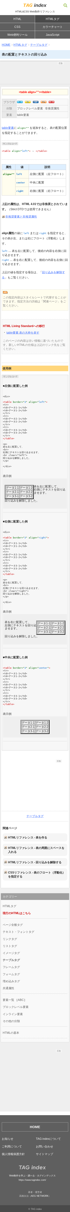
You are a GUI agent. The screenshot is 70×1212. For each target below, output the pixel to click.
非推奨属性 (52, 108)
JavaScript (52, 34)
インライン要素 (13, 1014)
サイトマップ (44, 1154)
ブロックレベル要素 (30, 108)
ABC (21, 999)
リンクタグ (10, 939)
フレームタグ (11, 967)
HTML (17, 18)
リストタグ (10, 946)
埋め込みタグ (11, 981)
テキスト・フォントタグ (18, 931)
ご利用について (12, 1146)
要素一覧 (8, 999)
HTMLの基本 (11, 1032)
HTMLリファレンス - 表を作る (27, 837)
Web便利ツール (17, 34)
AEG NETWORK (39, 1196)
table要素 (23, 114)
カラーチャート (53, 26)
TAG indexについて (48, 1138)
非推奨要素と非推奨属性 (21, 216)
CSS (17, 26)
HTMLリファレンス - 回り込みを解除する (35, 862)
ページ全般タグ (13, 924)
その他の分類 (11, 1021)
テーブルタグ (38, 44)
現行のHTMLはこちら (17, 913)
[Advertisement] (35, 74)
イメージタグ (11, 953)
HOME (6, 44)
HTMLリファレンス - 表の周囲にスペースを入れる (36, 849)
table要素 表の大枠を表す (22, 332)
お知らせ (7, 1138)
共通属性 (8, 988)
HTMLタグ (52, 18)
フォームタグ (11, 974)
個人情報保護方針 (13, 1154)
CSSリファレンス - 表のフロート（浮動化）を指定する (36, 874)
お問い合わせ (44, 1146)
